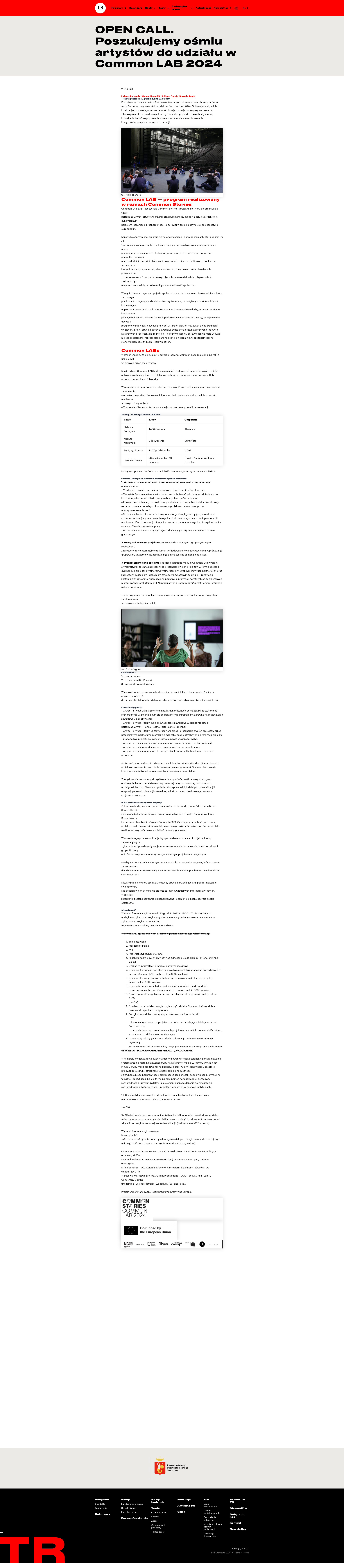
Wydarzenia (101, 1508)
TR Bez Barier (157, 1531)
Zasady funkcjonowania (212, 1511)
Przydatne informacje (132, 1503)
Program (117, 8)
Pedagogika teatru (179, 7)
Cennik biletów (128, 1508)
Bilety (149, 8)
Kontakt (155, 1516)
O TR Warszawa (159, 1512)
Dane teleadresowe (210, 1505)
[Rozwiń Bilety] (155, 8)
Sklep (181, 1511)
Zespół (154, 1520)
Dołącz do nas (237, 1515)
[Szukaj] (229, 8)
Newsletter (221, 8)
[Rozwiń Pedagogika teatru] (192, 8)
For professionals (134, 1518)
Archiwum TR (237, 1500)
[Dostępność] (236, 8)
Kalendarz (135, 8)
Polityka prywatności (240, 1549)
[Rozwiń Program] (125, 8)
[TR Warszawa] (100, 8)
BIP (206, 1499)
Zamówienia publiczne (210, 1518)
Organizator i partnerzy (158, 1526)
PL (244, 8)
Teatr (162, 8)
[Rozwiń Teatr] (168, 8)
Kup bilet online (129, 1512)
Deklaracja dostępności (210, 1534)
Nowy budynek (157, 1500)
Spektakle (100, 1503)
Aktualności (203, 8)
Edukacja (184, 1499)
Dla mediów (238, 1508)
